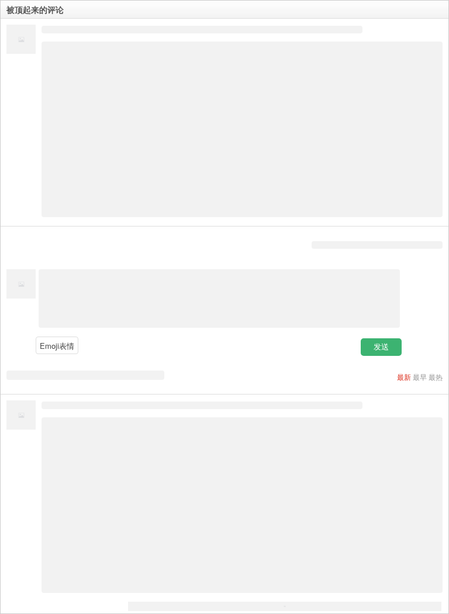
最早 (420, 377)
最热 (436, 377)
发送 (381, 346)
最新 (404, 377)
